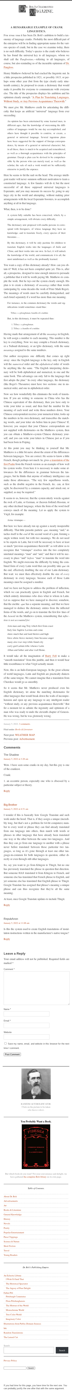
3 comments (24, 723)
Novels (7, 1223)
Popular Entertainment (14, 1232)
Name (7, 1009)
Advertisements (11, 1200)
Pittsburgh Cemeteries (16, 1296)
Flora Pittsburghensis (15, 1300)
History (7, 1218)
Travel (6, 1250)
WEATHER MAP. (25, 735)
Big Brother (10, 804)
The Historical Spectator (17, 1283)
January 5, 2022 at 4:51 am (16, 808)
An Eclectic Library (12, 1275)
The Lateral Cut (11, 1337)
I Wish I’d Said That (15, 1279)
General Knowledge (13, 1214)
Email (7, 1020)
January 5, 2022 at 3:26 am (16, 758)
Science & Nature (11, 1241)
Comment (9, 969)
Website (8, 1032)
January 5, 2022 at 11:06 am (16, 922)
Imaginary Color (13, 1318)
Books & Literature (24, 729)
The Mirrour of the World (17, 1305)
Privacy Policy (10, 1360)
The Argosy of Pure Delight (18, 1288)
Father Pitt (8, 1292)
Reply (7, 791)
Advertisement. (27, 739)
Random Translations (13, 1332)
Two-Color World (14, 1314)
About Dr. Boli (10, 1196)
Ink (5, 1328)
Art (5, 1205)
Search (7, 1345)
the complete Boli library (35, 1176)
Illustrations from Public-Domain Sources (22, 1323)
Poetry (7, 1227)
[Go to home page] (36, 13)
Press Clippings (11, 1236)
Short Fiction (10, 1245)
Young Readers (10, 1254)
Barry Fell (51, 655)
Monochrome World (15, 1309)
